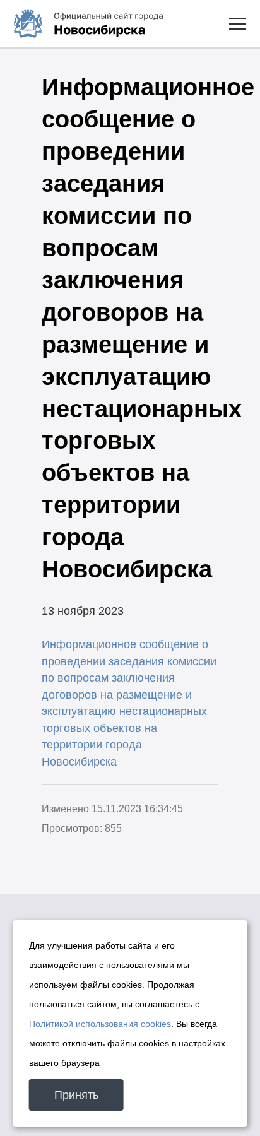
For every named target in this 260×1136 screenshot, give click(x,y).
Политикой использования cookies (100, 1024)
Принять (76, 1095)
